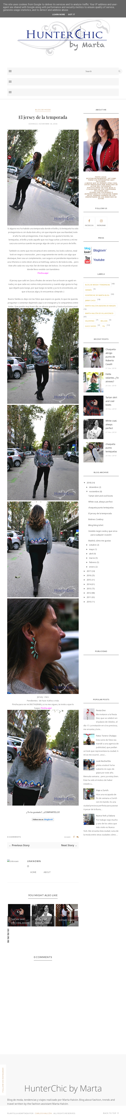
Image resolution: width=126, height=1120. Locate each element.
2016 (89, 575)
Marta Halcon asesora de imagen (100, 306)
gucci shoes (90, 326)
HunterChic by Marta (63, 1088)
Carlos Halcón (43, 1113)
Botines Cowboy (68, 920)
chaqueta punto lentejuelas (111, 448)
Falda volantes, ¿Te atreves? (112, 378)
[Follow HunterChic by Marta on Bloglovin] (43, 820)
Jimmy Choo (90, 300)
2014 (89, 584)
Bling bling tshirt (95, 525)
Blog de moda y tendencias (97, 285)
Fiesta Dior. (101, 710)
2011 (89, 597)
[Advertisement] (101, 626)
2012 (89, 592)
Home (33, 872)
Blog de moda (43, 110)
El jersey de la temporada (100, 513)
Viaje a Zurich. (102, 790)
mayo (91, 549)
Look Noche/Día (103, 761)
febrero (92, 562)
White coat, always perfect (43, 921)
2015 (89, 579)
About (47, 872)
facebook (89, 225)
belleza (104, 321)
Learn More (58, 14)
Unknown (34, 861)
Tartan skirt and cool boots (20, 921)
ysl (103, 326)
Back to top (110, 1113)
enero (92, 566)
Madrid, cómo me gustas (99, 540)
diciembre (93, 487)
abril (91, 553)
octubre (92, 544)
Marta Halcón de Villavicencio (99, 313)
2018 (89, 482)
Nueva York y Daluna (105, 815)
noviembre (94, 491)
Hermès (88, 290)
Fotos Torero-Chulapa (106, 735)
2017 (89, 571)
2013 (89, 588)
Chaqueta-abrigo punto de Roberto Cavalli (111, 357)
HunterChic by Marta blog (97, 295)
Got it (71, 14)
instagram (101, 225)
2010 (89, 601)
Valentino (89, 321)
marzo (92, 558)
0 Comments (14, 837)
